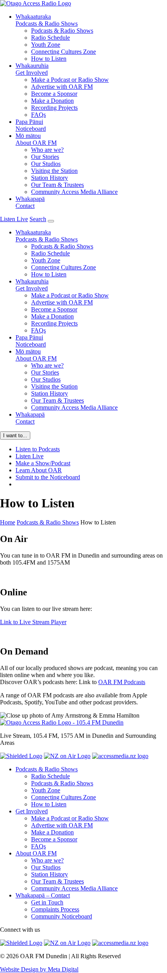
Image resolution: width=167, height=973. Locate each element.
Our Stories (45, 156)
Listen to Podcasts (38, 449)
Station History (49, 177)
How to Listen (48, 58)
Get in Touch (47, 902)
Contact (30, 202)
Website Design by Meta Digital (39, 969)
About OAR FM (36, 139)
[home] (35, 3)
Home (7, 522)
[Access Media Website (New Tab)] (120, 756)
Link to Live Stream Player (33, 622)
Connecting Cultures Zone (63, 51)
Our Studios (46, 163)
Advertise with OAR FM (62, 86)
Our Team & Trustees (57, 184)
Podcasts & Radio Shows (47, 20)
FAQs (38, 114)
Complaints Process (55, 909)
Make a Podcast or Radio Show (70, 79)
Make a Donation (52, 100)
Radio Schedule (50, 37)
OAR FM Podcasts (121, 682)
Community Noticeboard (61, 916)
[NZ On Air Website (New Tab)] (67, 756)
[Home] (62, 722)
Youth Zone (45, 44)
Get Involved (32, 69)
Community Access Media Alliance (74, 191)
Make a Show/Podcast (43, 463)
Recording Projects (54, 107)
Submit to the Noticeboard (48, 477)
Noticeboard (31, 125)
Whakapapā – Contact (43, 895)
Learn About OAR (39, 470)
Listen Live (29, 456)
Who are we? (47, 149)
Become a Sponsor (54, 93)
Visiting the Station (54, 170)
